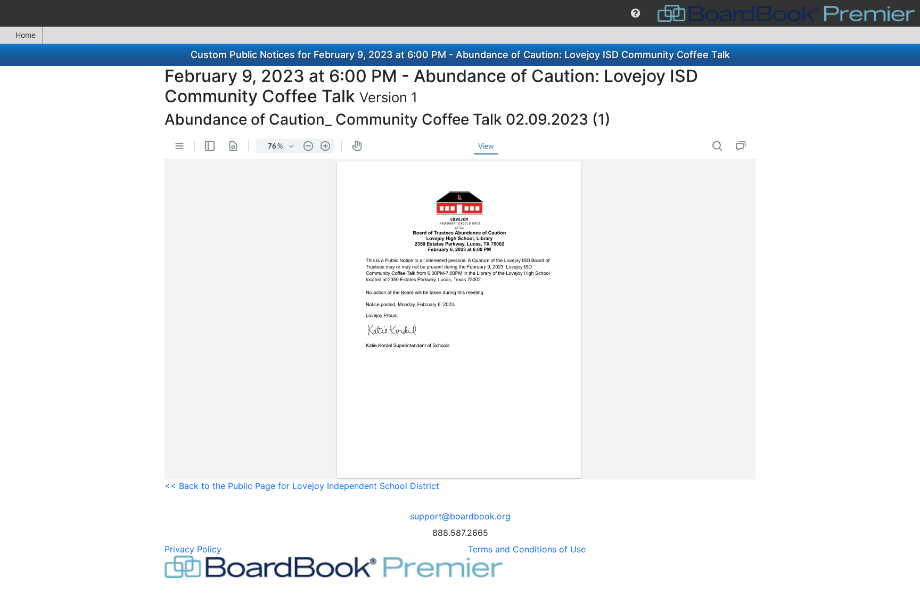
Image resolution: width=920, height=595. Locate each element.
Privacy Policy (193, 549)
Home (25, 34)
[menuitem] (635, 13)
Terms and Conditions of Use (527, 549)
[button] (635, 13)
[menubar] (460, 13)
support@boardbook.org (460, 516)
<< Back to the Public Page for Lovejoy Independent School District (302, 485)
